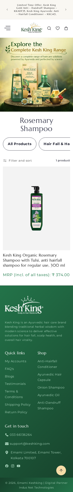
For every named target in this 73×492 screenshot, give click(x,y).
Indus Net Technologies (36, 487)
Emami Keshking (30, 483)
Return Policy (16, 412)
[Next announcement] (66, 9)
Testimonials (15, 384)
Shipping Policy (18, 404)
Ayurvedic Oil (49, 395)
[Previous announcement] (7, 9)
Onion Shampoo (51, 387)
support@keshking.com (29, 444)
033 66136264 (20, 435)
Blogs (9, 376)
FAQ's (9, 369)
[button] (8, 28)
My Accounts (15, 361)
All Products (20, 144)
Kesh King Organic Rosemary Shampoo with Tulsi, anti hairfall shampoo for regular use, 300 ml (34, 260)
